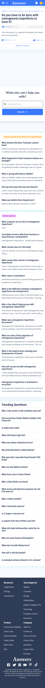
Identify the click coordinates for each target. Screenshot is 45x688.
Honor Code (8, 631)
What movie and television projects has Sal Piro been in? (21, 490)
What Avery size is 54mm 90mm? (16, 474)
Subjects (4, 11)
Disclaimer (27, 645)
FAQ (5, 649)
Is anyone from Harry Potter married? (18, 521)
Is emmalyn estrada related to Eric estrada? (21, 560)
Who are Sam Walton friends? (15, 467)
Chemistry (27, 591)
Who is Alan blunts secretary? (15, 481)
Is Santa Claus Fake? (10, 428)
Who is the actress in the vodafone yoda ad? (21, 410)
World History (29, 600)
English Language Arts (32, 605)
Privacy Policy (29, 640)
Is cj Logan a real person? (13, 513)
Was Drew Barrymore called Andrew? (18, 450)
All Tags (7, 591)
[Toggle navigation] (3, 3)
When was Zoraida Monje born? (16, 545)
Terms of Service (30, 636)
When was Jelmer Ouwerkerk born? (17, 442)
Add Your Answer (22, 46)
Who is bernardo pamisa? (13, 506)
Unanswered (9, 596)
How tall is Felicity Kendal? (14, 552)
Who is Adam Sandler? (12, 499)
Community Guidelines (12, 627)
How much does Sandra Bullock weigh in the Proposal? (21, 419)
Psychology (28, 609)
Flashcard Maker (10, 636)
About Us (27, 627)
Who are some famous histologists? (18, 538)
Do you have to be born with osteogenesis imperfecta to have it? (20, 18)
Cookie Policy (29, 649)
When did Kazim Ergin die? (13, 435)
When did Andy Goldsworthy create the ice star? (21, 529)
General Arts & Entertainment (34, 11)
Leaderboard (9, 587)
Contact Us (28, 631)
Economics (28, 618)
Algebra (27, 587)
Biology (26, 596)
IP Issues (27, 654)
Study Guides (9, 640)
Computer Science (31, 614)
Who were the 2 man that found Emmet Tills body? (21, 458)
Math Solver (8, 645)
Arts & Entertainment (16, 11)
